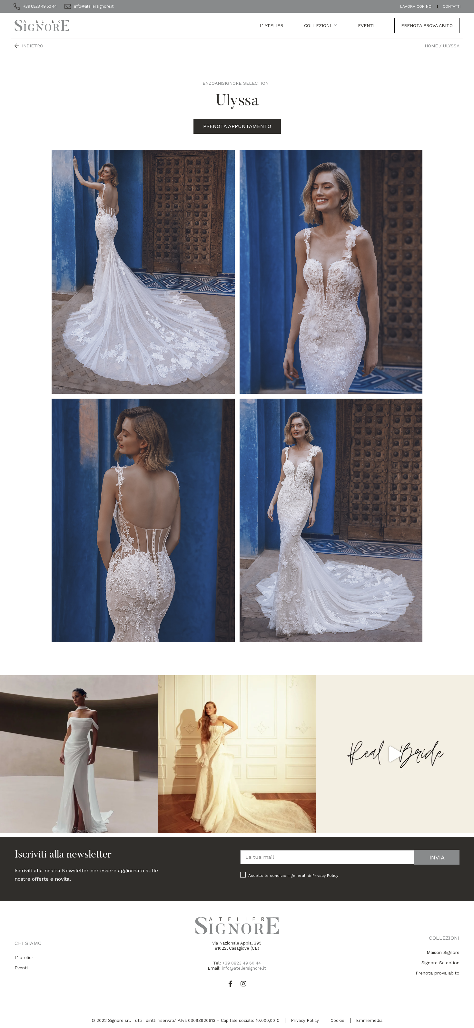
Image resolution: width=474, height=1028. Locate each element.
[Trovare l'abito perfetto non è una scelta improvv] (237, 754)
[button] (237, 126)
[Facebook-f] (230, 983)
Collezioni (317, 25)
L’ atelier (271, 25)
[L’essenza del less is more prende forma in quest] (79, 754)
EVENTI (366, 25)
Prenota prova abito (427, 25)
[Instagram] (243, 983)
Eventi (21, 967)
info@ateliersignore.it (244, 968)
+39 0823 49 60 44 (241, 963)
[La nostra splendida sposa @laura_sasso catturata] (395, 754)
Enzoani (212, 83)
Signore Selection (245, 83)
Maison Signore (443, 952)
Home (431, 45)
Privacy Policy (325, 875)
